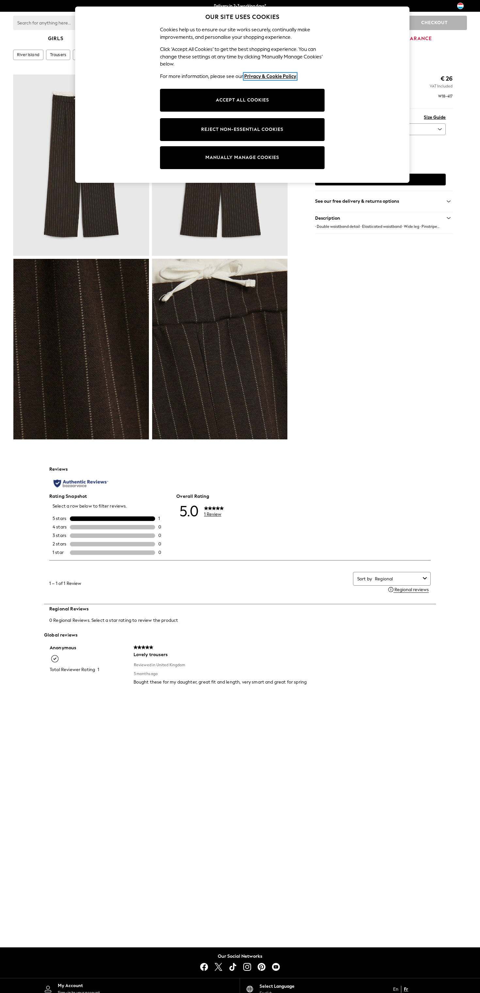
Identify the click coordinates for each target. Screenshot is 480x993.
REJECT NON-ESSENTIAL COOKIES (242, 129)
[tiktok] (233, 967)
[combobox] (397, 579)
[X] (218, 967)
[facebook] (204, 967)
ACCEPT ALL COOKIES (242, 100)
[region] (242, 95)
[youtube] (276, 967)
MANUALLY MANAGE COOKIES (242, 157)
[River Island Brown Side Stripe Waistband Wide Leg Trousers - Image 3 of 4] (81, 349)
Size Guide (435, 117)
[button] (384, 218)
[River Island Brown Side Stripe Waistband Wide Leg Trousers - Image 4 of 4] (220, 349)
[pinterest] (261, 967)
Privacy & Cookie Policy (270, 76)
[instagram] (247, 967)
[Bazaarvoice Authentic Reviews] (81, 483)
